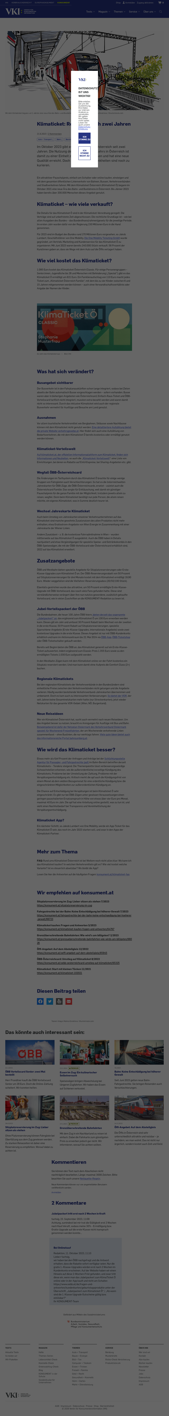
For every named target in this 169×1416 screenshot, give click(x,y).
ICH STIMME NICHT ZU (84, 153)
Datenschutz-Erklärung (84, 128)
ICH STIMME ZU (84, 138)
